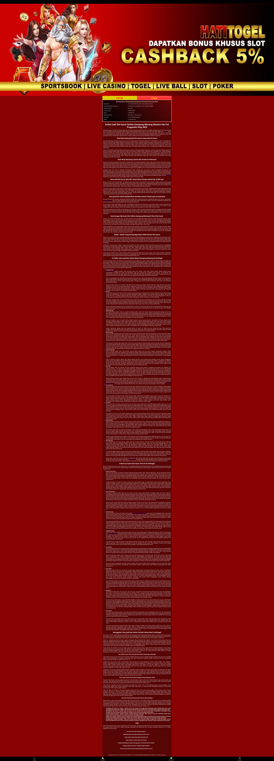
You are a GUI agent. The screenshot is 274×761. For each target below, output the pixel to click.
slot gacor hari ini (112, 533)
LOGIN (154, 98)
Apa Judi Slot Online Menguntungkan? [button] (136, 731)
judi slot (166, 131)
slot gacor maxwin (107, 200)
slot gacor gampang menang (139, 513)
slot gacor (168, 175)
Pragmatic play (110, 271)
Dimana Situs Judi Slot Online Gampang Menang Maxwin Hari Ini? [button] (136, 748)
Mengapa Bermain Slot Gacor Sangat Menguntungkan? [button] (136, 745)
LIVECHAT (240, 760)
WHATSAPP (171, 760)
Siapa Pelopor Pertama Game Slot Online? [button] (136, 740)
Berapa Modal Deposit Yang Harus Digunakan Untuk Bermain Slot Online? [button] (136, 743)
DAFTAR (119, 98)
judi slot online (132, 459)
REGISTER (103, 760)
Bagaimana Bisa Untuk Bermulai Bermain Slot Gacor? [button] (136, 734)
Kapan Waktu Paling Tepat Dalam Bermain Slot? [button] (136, 737)
